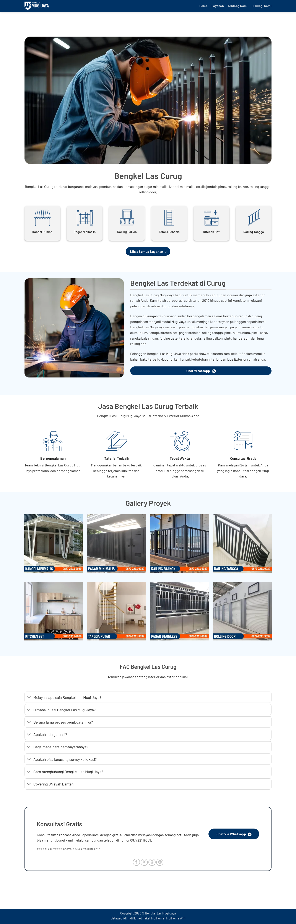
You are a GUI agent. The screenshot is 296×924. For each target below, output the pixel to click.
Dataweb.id (118, 918)
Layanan (217, 6)
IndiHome (134, 918)
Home (203, 6)
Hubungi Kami (262, 6)
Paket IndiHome (153, 918)
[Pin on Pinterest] (159, 862)
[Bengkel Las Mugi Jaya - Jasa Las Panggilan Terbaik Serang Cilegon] (46, 6)
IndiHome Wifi (175, 918)
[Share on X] (144, 862)
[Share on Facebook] (136, 862)
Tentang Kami (237, 6)
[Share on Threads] (152, 862)
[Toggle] (29, 697)
